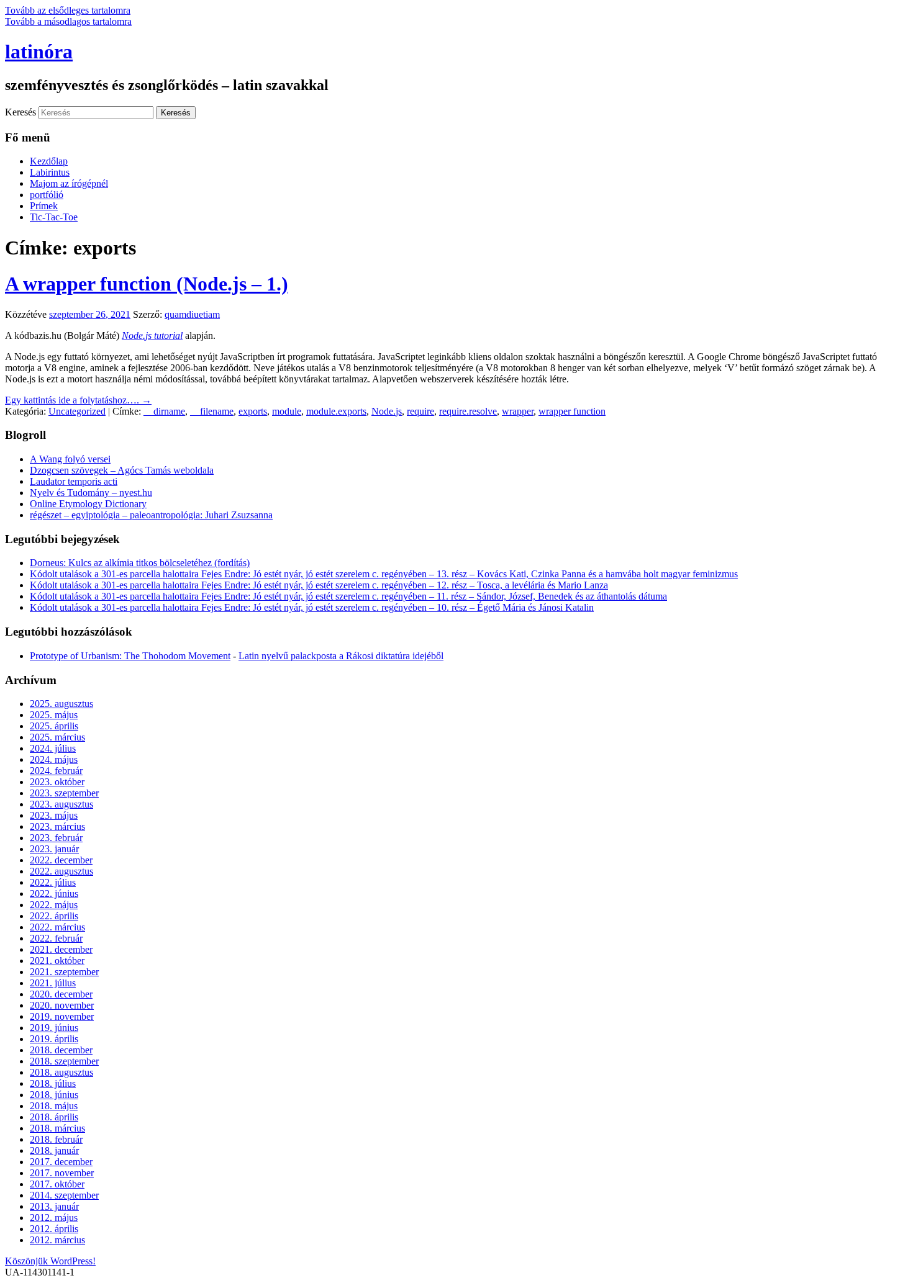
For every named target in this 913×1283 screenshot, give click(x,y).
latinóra (39, 51)
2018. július (53, 1083)
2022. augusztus (61, 871)
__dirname (164, 411)
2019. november (62, 1016)
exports (252, 411)
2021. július (53, 983)
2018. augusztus (61, 1072)
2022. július (53, 882)
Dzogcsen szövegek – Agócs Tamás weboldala (122, 470)
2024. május (54, 759)
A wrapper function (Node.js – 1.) (146, 283)
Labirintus (50, 172)
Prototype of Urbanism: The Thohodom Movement (130, 656)
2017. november (62, 1173)
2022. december (61, 860)
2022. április (54, 916)
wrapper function (572, 411)
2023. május (54, 815)
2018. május (54, 1106)
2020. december (61, 994)
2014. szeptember (64, 1195)
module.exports (336, 411)
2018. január (54, 1150)
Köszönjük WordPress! (50, 1261)
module (286, 411)
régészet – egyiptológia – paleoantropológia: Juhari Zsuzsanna (151, 515)
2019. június (54, 1027)
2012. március (57, 1240)
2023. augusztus (61, 804)
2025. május (54, 714)
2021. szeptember (64, 971)
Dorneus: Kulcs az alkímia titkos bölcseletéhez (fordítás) (140, 562)
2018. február (56, 1139)
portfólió (46, 194)
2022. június (54, 893)
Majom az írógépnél (69, 183)
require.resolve (468, 411)
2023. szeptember (64, 793)
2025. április (54, 726)
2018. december (61, 1050)
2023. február (56, 837)
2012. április (54, 1228)
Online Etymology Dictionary (88, 503)
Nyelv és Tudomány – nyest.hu (91, 492)
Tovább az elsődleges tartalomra (67, 10)
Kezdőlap (49, 161)
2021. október (57, 960)
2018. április (54, 1117)
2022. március (57, 927)
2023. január (54, 849)
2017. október (57, 1184)
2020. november (62, 1005)
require (420, 411)
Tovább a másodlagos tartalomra (68, 21)
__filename (212, 411)
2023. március (57, 826)
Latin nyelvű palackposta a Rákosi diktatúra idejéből (340, 656)
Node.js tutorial (152, 335)
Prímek (44, 205)
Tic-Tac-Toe (54, 217)
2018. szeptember (64, 1061)
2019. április (54, 1038)
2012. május (54, 1217)
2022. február (56, 938)
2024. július (53, 748)
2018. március (57, 1128)
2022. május (54, 904)
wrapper (518, 411)
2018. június (54, 1094)
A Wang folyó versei (70, 459)
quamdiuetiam (192, 314)
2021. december (61, 949)
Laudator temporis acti (73, 481)
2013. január (54, 1206)
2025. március (57, 737)
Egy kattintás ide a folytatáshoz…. (78, 400)
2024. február (56, 770)
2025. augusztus (61, 703)
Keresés (20, 112)
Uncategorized (77, 411)
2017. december (61, 1161)
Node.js (386, 411)
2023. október (57, 782)
